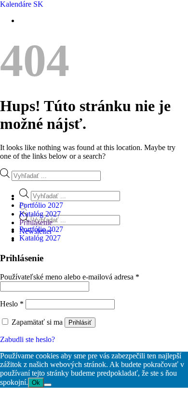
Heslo (12, 304)
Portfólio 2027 (41, 205)
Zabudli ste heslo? (27, 339)
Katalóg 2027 (40, 238)
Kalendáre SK (21, 4)
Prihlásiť (80, 322)
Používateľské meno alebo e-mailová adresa (69, 277)
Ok (36, 382)
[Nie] (48, 384)
